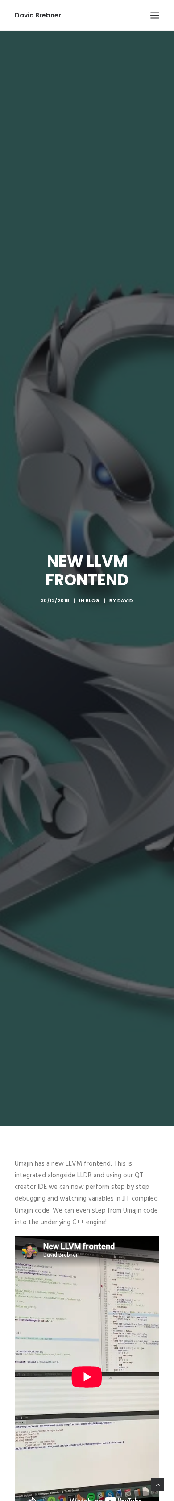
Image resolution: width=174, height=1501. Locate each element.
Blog (93, 600)
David (125, 600)
